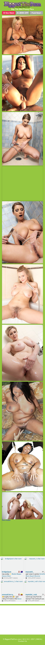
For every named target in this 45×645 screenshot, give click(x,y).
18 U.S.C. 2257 (28, 639)
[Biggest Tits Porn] (22, 4)
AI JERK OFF (22, 13)
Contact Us (22, 641)
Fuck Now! (36, 13)
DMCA (38, 639)
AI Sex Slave (8, 13)
